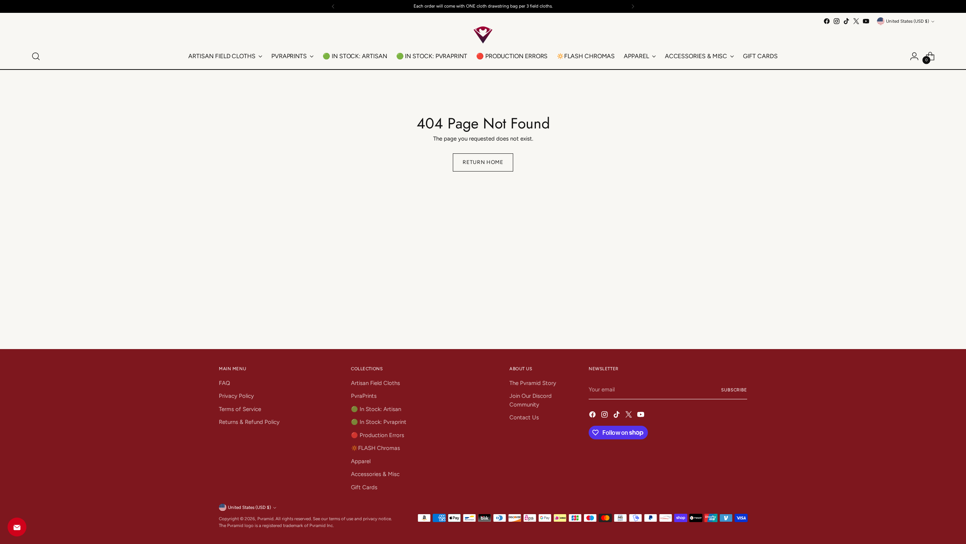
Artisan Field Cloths (375, 383)
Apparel (361, 461)
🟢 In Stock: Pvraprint (378, 422)
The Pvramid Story (532, 383)
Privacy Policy (236, 396)
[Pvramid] (483, 34)
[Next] (633, 6)
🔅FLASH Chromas (375, 448)
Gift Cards (364, 487)
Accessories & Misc (375, 474)
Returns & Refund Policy (249, 422)
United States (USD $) (907, 21)
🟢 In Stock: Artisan (376, 409)
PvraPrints (364, 396)
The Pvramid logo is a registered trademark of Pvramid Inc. (276, 525)
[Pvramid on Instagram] (836, 21)
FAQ (224, 383)
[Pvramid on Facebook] (826, 21)
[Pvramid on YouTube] (866, 21)
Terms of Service (240, 409)
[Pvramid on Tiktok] (846, 21)
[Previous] (333, 6)
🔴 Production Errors (377, 435)
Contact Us (524, 417)
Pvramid (265, 518)
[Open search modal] (35, 56)
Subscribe (734, 390)
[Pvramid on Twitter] (856, 21)
